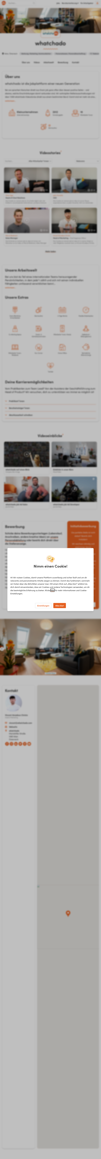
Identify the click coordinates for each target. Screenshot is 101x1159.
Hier (52, 590)
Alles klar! (59, 605)
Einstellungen (43, 605)
